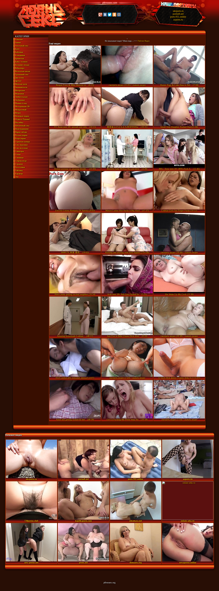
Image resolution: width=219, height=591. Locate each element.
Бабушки (19, 52)
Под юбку (19, 122)
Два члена (19, 78)
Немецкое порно (22, 116)
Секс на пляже (21, 148)
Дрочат (18, 81)
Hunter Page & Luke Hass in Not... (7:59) (179, 85)
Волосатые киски (22, 71)
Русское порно (21, 135)
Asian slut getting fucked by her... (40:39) (75, 419)
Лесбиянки (20, 100)
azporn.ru (178, 19)
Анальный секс (21, 46)
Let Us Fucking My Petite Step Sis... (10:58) (127, 419)
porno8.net (178, 13)
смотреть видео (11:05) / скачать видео (127, 85)
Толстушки (20, 167)
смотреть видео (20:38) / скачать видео (179, 336)
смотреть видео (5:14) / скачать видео (179, 419)
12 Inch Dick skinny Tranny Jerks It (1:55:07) (179, 378)
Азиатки (19, 39)
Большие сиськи (22, 65)
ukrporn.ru (178, 11)
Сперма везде (21, 161)
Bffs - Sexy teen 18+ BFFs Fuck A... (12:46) (179, 169)
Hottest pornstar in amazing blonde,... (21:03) (75, 169)
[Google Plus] (100, 14)
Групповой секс (22, 74)
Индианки (19, 94)
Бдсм (17, 49)
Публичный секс (22, 126)
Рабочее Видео (144, 41)
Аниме (18, 42)
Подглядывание (22, 129)
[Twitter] (110, 14)
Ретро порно (20, 138)
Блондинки (20, 55)
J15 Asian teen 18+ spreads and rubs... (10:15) (75, 127)
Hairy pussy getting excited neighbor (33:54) (75, 294)
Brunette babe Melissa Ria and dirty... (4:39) (127, 169)
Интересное (20, 90)
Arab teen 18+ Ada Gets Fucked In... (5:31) (127, 294)
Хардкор (19, 174)
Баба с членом (21, 62)
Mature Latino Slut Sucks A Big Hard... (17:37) (127, 210)
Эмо (17, 177)
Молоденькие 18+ (22, 106)
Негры (18, 113)
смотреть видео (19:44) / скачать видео (179, 252)
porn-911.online (178, 16)
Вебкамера (19, 68)
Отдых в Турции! (22, 119)
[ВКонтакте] (105, 14)
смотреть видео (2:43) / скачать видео (127, 378)
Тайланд (19, 170)
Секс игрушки (21, 145)
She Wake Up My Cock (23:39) (179, 294)
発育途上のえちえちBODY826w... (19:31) (127, 127)
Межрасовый (20, 110)
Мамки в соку (21, 103)
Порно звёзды (21, 132)
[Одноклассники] (114, 14)
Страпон (19, 164)
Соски (18, 154)
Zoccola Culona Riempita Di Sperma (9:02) (75, 210)
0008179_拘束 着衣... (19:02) (75, 252)
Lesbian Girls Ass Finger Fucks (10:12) (179, 210)
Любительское (21, 97)
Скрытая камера (22, 142)
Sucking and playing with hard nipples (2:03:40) (127, 252)
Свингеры (19, 151)
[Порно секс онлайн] (41, 28)
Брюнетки (19, 58)
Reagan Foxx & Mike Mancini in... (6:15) (75, 85)
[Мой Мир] (119, 14)
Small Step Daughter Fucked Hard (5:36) (179, 127)
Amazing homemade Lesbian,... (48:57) (75, 336)
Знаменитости (21, 87)
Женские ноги (21, 84)
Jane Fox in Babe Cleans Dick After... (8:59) (127, 336)
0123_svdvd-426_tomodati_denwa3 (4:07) (75, 378)
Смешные (19, 158)
